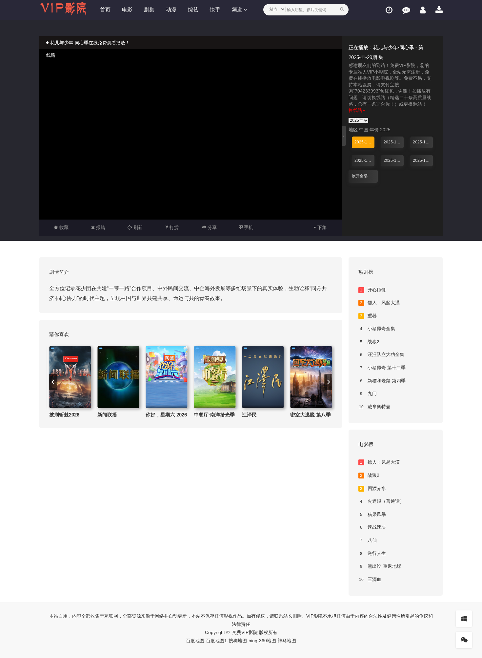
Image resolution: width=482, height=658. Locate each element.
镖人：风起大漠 (380, 302)
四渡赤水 (373, 488)
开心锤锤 (373, 289)
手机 (248, 227)
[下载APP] (439, 10)
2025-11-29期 (364, 142)
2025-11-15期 (423, 160)
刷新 (137, 227)
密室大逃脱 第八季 (310, 414)
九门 (368, 393)
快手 (215, 9)
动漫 (171, 9)
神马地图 (287, 640)
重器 (368, 315)
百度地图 (195, 640)
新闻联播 (107, 414)
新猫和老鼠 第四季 (383, 380)
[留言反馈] (406, 10)
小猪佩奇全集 (377, 328)
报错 (100, 227)
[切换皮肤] (464, 618)
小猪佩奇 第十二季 (383, 367)
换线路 (355, 110)
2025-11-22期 (394, 160)
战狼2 (369, 341)
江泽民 (249, 414)
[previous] (53, 382)
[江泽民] (263, 377)
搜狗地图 (238, 640)
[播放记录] (389, 10)
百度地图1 (216, 640)
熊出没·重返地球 (380, 566)
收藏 (63, 227)
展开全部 (360, 176)
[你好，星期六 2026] (166, 377)
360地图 (267, 640)
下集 (321, 227)
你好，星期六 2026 (166, 414)
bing (253, 640)
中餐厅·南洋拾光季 (214, 414)
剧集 (149, 9)
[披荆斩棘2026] (70, 377)
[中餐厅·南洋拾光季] (214, 377)
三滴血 (370, 579)
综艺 (193, 9)
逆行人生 (373, 553)
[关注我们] (464, 640)
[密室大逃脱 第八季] (311, 377)
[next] (328, 382)
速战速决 (373, 527)
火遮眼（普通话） (382, 501)
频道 (238, 9)
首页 (105, 9)
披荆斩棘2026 (64, 414)
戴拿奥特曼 (375, 406)
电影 (127, 9)
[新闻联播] (118, 377)
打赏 (173, 227)
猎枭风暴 (373, 514)
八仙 (368, 540)
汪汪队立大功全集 (382, 354)
